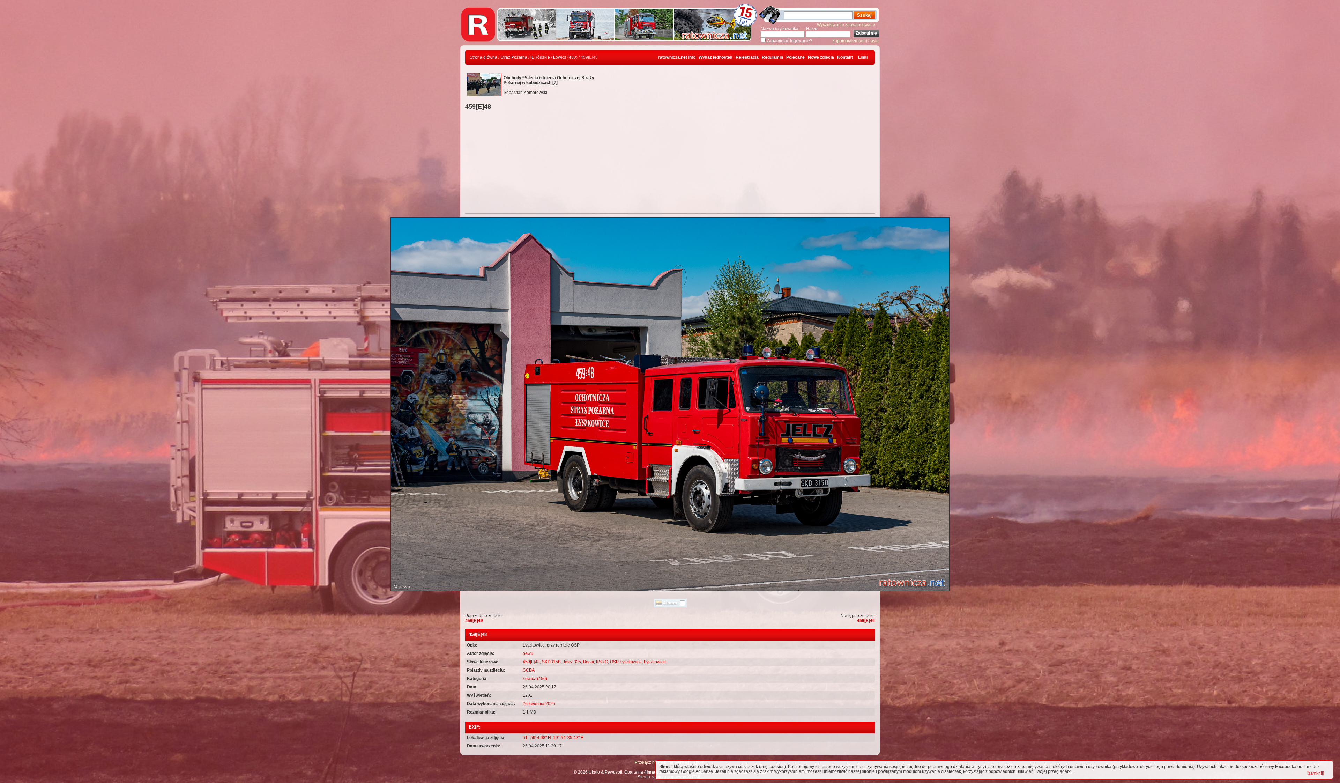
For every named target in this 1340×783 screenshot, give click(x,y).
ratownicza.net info (676, 57)
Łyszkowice (655, 661)
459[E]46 (866, 620)
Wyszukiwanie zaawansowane (846, 24)
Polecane (795, 57)
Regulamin (772, 57)
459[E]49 (474, 620)
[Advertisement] (670, 163)
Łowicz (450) (565, 57)
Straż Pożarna (513, 57)
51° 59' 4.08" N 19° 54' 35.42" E (553, 737)
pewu (528, 653)
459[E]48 (531, 661)
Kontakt (845, 57)
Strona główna (483, 57)
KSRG (602, 661)
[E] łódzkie (540, 57)
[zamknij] (1315, 773)
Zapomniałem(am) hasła (855, 40)
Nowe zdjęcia (821, 57)
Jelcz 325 (572, 661)
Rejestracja (747, 57)
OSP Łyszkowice (626, 661)
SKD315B (551, 661)
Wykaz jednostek (715, 57)
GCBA (529, 670)
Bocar (588, 661)
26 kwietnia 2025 (539, 703)
